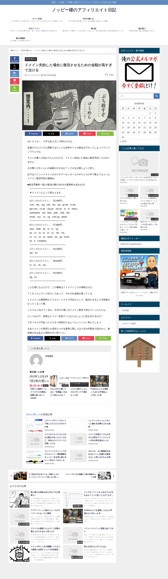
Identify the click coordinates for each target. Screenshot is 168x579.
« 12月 (123, 141)
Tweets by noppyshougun (130, 244)
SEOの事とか (31, 59)
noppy (111, 75)
